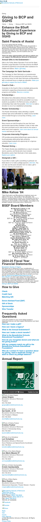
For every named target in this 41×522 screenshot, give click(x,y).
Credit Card (7, 294)
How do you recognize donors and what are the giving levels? (20, 340)
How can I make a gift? (11, 324)
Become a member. (23, 92)
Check (4, 291)
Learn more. (13, 143)
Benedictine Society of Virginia (11, 267)
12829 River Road (7, 492)
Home (4, 24)
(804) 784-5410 (10, 498)
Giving (11, 24)
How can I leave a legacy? (13, 326)
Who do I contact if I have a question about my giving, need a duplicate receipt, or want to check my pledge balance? (20, 352)
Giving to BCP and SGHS (10, 284)
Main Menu (3, 1)
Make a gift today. (20, 68)
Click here (29, 104)
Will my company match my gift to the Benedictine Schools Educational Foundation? (18, 346)
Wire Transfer (7, 309)
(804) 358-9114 (17, 497)
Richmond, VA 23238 (8, 494)
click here (32, 163)
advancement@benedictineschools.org (19, 275)
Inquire (4, 515)
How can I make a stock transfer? (16, 332)
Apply (3, 511)
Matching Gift (7, 297)
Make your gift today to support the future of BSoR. (20, 81)
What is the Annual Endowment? (16, 329)
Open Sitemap (6, 517)
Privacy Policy (6, 521)
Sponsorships (8, 306)
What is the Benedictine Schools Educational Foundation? (16, 336)
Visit (3, 513)
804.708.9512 (6, 277)
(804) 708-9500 (16, 495)
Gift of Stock (7, 303)
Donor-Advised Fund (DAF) (13, 300)
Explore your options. (8, 155)
